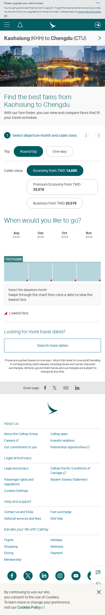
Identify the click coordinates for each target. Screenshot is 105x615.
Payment (56, 553)
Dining (8, 553)
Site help (56, 518)
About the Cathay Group (21, 434)
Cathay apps (59, 434)
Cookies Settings (16, 491)
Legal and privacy (16, 468)
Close (98, 3)
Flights (9, 540)
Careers (12, 440)
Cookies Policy (31, 607)
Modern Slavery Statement (68, 479)
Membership (12, 559)
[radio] (28, 151)
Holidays (56, 540)
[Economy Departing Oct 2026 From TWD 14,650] (64, 271)
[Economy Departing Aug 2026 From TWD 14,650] (16, 271)
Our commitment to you (20, 447)
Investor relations (62, 440)
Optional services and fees (22, 518)
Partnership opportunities (70, 447)
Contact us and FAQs (18, 512)
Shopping (11, 546)
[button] (7, 25)
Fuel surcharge (60, 512)
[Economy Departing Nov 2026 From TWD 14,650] (89, 271)
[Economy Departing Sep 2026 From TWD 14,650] (40, 271)
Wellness (56, 546)
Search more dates (52, 345)
